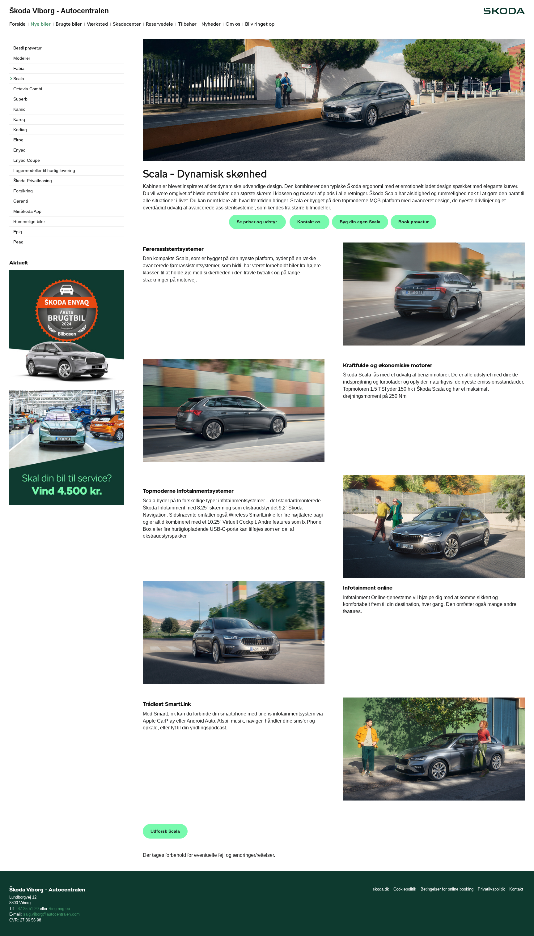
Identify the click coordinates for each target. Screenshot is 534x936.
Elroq (18, 139)
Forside (17, 24)
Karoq (19, 119)
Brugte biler (69, 24)
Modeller (21, 58)
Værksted (97, 24)
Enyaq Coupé (26, 160)
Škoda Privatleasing (32, 180)
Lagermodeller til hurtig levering (44, 170)
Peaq (18, 241)
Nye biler (41, 24)
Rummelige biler (29, 221)
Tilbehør (187, 24)
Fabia (18, 68)
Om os (233, 24)
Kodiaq (20, 129)
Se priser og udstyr (257, 221)
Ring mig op (59, 908)
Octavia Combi (27, 88)
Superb (20, 99)
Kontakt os (309, 221)
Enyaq (19, 150)
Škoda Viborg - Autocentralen (59, 11)
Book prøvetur (413, 221)
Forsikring (23, 190)
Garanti (20, 201)
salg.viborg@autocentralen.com (51, 914)
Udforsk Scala (165, 831)
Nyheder (211, 24)
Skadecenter (127, 24)
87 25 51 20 (28, 908)
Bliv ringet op (259, 24)
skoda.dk (381, 889)
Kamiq (19, 109)
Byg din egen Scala (360, 221)
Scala (18, 78)
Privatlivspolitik (491, 889)
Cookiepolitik (404, 889)
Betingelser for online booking (447, 889)
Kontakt (516, 889)
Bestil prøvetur (27, 47)
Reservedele (159, 24)
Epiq (17, 231)
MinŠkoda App (27, 211)
